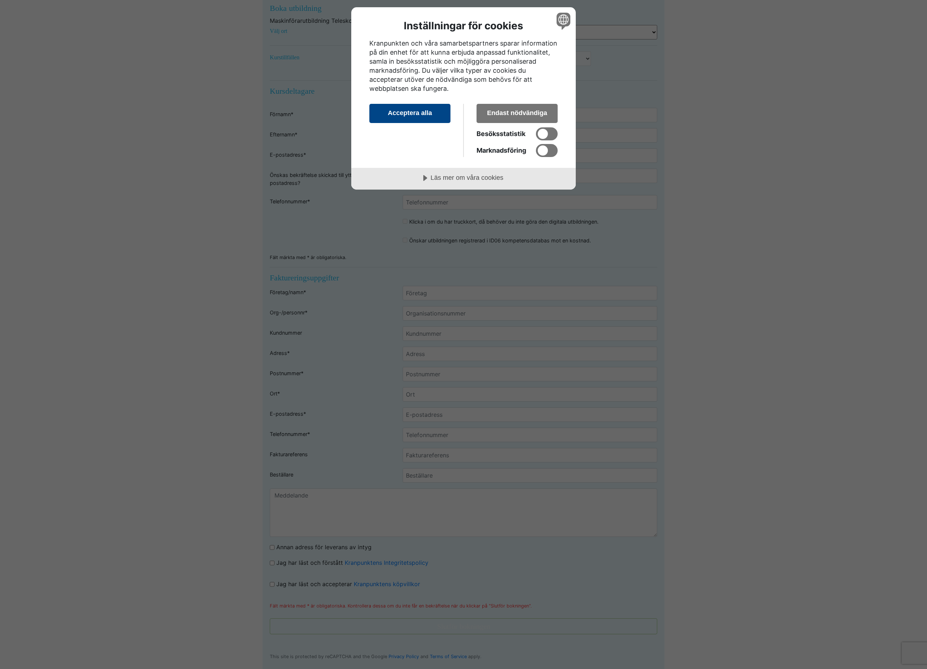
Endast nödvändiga (517, 113)
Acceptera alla (410, 113)
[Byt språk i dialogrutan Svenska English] (562, 20)
